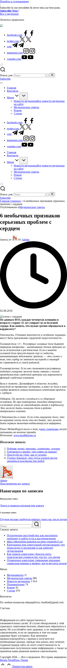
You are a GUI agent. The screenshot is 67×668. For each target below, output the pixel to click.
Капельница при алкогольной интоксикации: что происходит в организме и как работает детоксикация (36, 547)
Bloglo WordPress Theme (14, 660)
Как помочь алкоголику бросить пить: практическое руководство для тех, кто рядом (33, 556)
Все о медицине (9, 13)
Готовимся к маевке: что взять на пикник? (32, 451)
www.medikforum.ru (25, 435)
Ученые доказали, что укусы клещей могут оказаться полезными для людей (32, 459)
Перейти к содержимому (14, 1)
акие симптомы (49, 429)
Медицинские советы (32, 207)
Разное (11, 587)
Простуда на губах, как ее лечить (27, 454)
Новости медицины (18, 581)
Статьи (11, 590)
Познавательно (16, 584)
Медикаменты (15, 575)
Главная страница (10, 200)
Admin (3, 480)
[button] (47, 75)
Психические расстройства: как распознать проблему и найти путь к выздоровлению (32, 537)
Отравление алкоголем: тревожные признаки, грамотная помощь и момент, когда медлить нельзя (36, 562)
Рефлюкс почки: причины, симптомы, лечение (33, 448)
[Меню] (1, 82)
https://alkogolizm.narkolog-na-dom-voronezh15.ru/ (35, 541)
